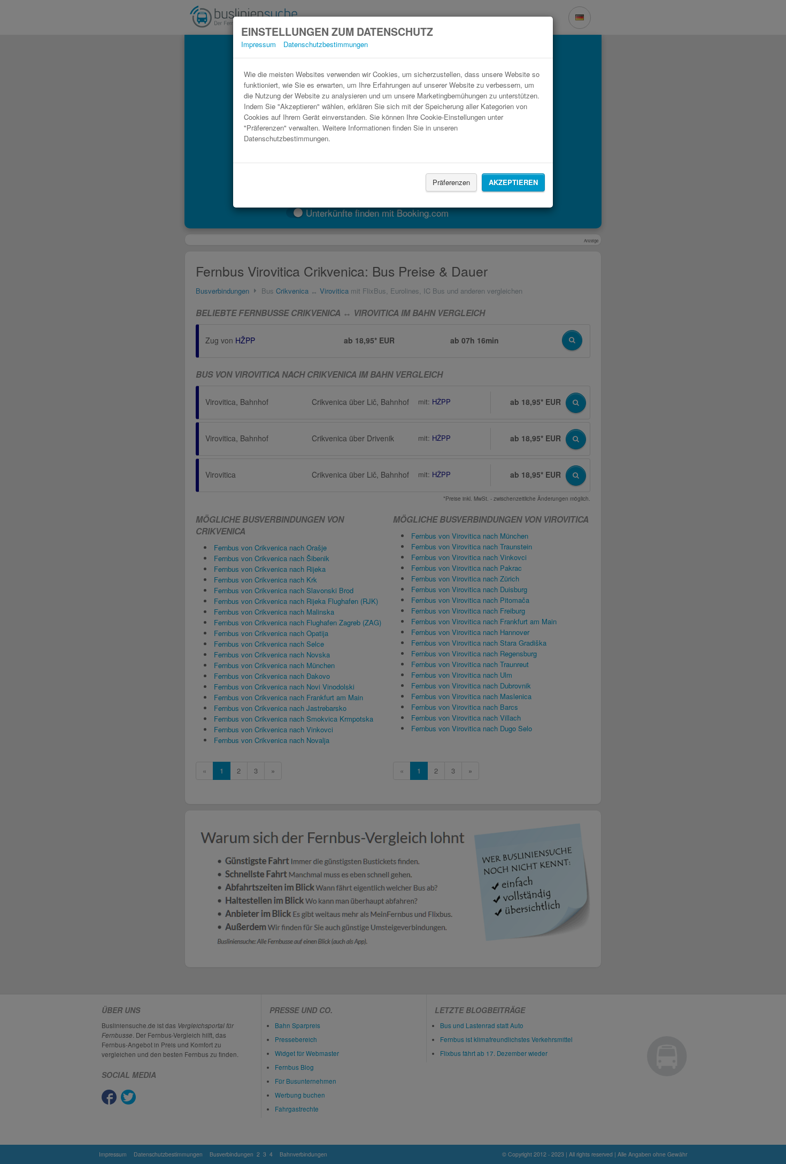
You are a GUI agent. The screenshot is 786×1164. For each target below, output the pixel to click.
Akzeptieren (513, 182)
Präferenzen (451, 182)
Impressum (258, 44)
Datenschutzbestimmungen (325, 44)
